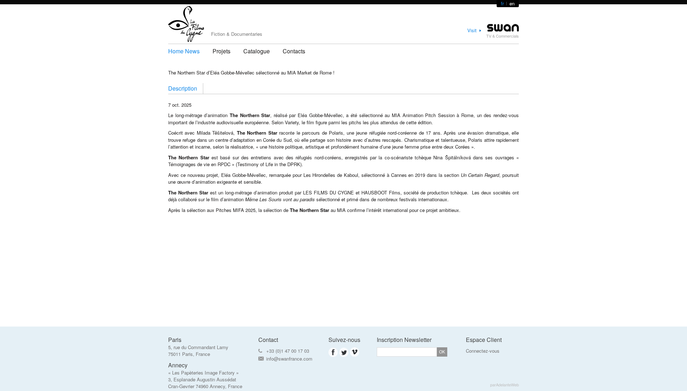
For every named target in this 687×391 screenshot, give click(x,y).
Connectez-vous (483, 350)
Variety (292, 122)
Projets (221, 51)
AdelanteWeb (507, 384)
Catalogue (256, 51)
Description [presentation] (182, 88)
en (512, 3)
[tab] (185, 88)
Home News (184, 51)
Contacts (294, 51)
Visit (472, 30)
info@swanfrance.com (289, 358)
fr (502, 3)
